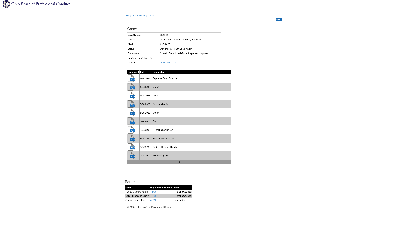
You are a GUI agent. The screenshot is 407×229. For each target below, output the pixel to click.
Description (159, 71)
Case (151, 15)
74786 (153, 195)
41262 (153, 199)
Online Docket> (140, 15)
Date (142, 71)
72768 (153, 191)
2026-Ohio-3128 (168, 62)
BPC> (129, 15)
